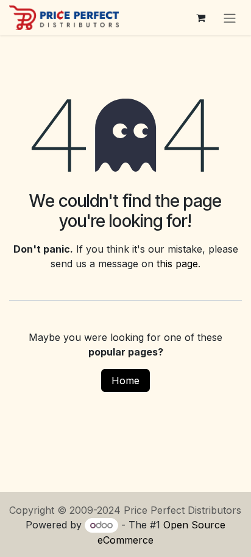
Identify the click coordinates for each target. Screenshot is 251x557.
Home (125, 380)
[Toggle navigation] (229, 17)
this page (177, 263)
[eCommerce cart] (200, 17)
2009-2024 (96, 510)
